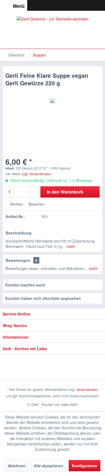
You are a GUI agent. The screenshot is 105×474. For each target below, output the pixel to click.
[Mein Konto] (91, 5)
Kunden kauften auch (25, 284)
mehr (70, 246)
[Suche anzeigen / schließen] (71, 5)
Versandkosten (87, 389)
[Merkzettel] (81, 5)
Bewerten (36, 204)
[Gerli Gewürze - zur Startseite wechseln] (53, 29)
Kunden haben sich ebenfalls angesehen (43, 298)
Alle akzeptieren (48, 465)
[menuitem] (13, 5)
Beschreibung (19, 233)
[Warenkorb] (100, 5)
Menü (18, 6)
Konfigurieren (84, 465)
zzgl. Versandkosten (36, 173)
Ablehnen (17, 465)
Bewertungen (18, 260)
